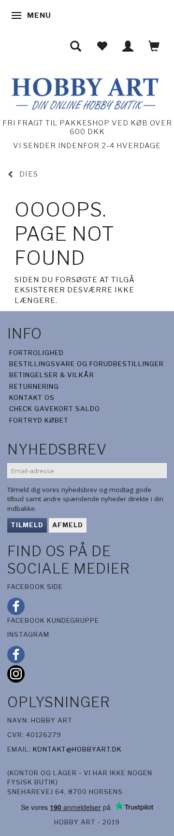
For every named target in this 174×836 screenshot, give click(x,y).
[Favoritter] (102, 46)
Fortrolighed (36, 352)
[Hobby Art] (83, 92)
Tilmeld (27, 525)
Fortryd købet (39, 420)
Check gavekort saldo (54, 408)
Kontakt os (32, 397)
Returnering (34, 386)
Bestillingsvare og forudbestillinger (86, 364)
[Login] (128, 46)
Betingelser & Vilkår (51, 375)
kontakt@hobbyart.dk (77, 749)
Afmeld (67, 525)
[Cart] (154, 46)
